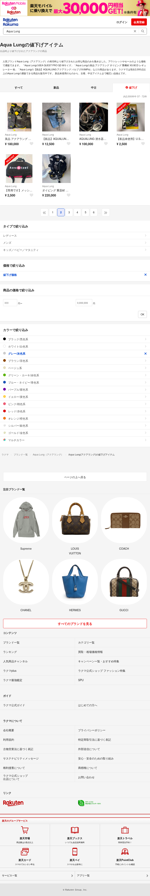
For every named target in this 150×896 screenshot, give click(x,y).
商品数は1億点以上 (24, 840)
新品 (56, 87)
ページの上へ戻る (75, 477)
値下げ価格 (10, 275)
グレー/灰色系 (16, 353)
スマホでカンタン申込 (25, 862)
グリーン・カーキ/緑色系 (23, 375)
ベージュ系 (14, 368)
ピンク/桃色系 (16, 404)
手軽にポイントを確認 (125, 862)
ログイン (121, 22)
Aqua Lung (11, 134)
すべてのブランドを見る (75, 623)
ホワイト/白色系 (17, 346)
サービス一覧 (9, 875)
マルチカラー (16, 440)
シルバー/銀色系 (17, 425)
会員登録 (139, 22)
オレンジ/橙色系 (17, 418)
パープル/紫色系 (17, 389)
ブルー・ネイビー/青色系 (23, 382)
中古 (93, 87)
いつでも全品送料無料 (75, 840)
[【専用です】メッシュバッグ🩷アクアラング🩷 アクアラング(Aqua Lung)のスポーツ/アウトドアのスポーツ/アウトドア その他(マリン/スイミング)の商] (19, 168)
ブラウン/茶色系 (17, 361)
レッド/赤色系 (16, 411)
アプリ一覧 (83, 875)
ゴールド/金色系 (17, 433)
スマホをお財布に (75, 862)
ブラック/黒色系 (17, 339)
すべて (19, 87)
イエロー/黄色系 (17, 397)
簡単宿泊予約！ (125, 840)
